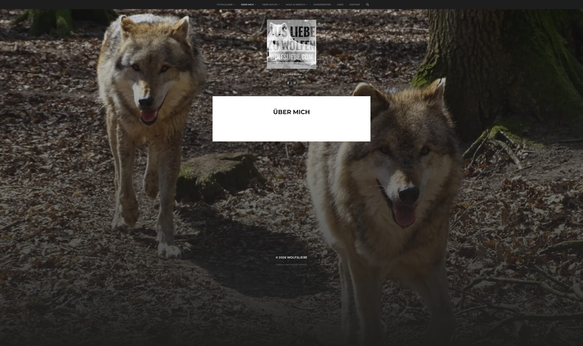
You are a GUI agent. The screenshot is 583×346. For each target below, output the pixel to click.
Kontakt (354, 4)
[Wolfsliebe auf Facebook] (288, 83)
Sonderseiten (322, 4)
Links (340, 4)
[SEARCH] (367, 4)
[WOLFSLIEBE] (291, 44)
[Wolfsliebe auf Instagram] (294, 83)
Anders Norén (298, 264)
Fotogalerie (225, 4)
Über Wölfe (269, 4)
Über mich (247, 4)
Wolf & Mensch (295, 4)
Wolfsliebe (297, 257)
